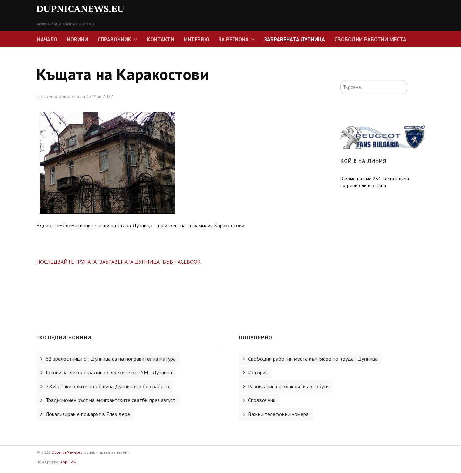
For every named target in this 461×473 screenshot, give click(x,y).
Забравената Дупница (294, 39)
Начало (47, 39)
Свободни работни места (370, 39)
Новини (77, 39)
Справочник (114, 39)
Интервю (196, 39)
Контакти (160, 39)
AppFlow (68, 461)
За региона (234, 39)
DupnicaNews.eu (67, 452)
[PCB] (382, 136)
